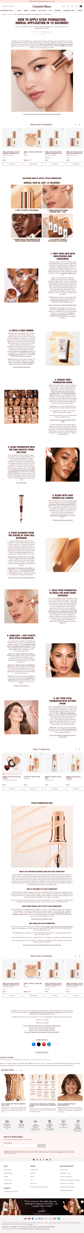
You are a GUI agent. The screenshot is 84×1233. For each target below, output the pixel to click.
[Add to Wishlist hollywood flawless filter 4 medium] (42, 754)
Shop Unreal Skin (21, 482)
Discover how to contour (21, 685)
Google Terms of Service (41, 1228)
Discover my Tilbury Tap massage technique (21, 577)
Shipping (32, 1173)
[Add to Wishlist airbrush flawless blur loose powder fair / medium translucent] (20, 754)
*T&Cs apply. (7, 1151)
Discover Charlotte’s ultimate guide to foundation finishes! (42, 1032)
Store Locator (7, 1169)
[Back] (75, 124)
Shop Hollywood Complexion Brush (42, 919)
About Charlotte (8, 1173)
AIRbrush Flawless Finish (69, 729)
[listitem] (7, 11)
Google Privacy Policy (28, 1228)
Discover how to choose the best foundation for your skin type (42, 945)
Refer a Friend (64, 1169)
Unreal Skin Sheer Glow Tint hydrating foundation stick (46, 1012)
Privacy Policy (7, 1180)
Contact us (30, 1224)
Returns (32, 1176)
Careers (6, 1176)
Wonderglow (24, 351)
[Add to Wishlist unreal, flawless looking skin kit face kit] (42, 129)
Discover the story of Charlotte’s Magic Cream (62, 305)
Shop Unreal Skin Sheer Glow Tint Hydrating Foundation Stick (42, 114)
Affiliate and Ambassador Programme (70, 1180)
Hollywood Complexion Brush (59, 515)
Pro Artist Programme (66, 1176)
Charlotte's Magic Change (67, 1187)
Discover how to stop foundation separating (42, 1030)
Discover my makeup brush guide (63, 520)
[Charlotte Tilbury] (42, 6)
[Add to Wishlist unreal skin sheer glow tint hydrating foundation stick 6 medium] (63, 129)
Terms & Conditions (22, 1226)
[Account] (68, 6)
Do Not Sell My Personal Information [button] (46, 1226)
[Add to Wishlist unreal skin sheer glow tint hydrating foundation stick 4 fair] (20, 129)
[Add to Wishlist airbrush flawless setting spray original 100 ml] (63, 754)
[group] (12, 147)
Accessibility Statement (66, 1190)
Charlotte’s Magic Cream (69, 273)
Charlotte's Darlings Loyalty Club (39, 1187)
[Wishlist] (72, 6)
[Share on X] (39, 1044)
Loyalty (63, 6)
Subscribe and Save (65, 1173)
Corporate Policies (32, 1226)
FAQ (31, 1180)
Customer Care (34, 1169)
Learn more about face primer (21, 367)
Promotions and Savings (66, 1183)
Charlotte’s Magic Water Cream (58, 300)
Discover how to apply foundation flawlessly (42, 1028)
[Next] (79, 124)
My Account (33, 1183)
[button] (76, 6)
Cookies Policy (8, 1183)
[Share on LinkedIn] (49, 1044)
